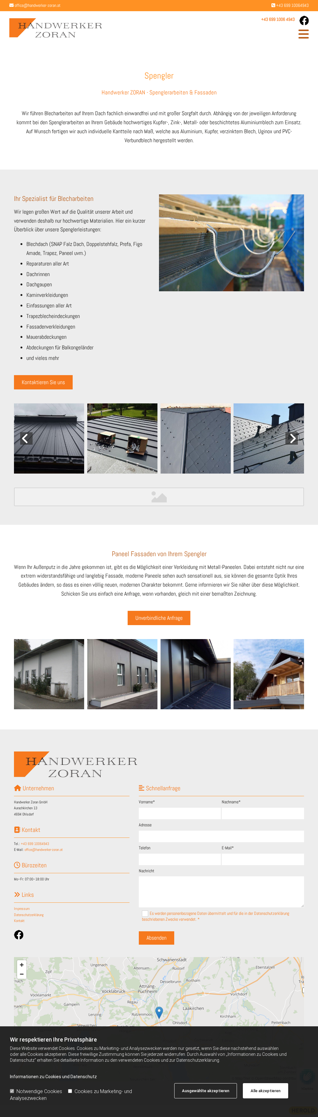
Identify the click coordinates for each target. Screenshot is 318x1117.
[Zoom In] (21, 964)
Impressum (22, 908)
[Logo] (56, 28)
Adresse (145, 825)
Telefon (144, 848)
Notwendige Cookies (39, 1091)
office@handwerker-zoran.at (38, 5)
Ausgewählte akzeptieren (205, 1090)
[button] (210, 34)
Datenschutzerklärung (28, 914)
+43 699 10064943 (292, 5)
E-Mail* (228, 848)
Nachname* (231, 802)
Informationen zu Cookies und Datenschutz (53, 1076)
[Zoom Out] (21, 974)
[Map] (159, 1019)
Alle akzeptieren (265, 1090)
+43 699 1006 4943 (278, 19)
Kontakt (19, 920)
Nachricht (146, 871)
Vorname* (147, 802)
